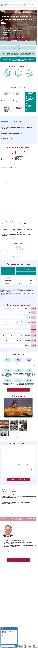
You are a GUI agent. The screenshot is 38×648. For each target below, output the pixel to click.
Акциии (29, 645)
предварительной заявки (12, 296)
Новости (34, 645)
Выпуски (34, 646)
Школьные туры (27, 8)
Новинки (29, 646)
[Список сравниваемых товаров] (28, 5)
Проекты (19, 8)
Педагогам (4, 8)
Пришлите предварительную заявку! (19, 40)
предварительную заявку (14, 38)
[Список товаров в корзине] (34, 5)
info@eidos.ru (9, 551)
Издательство (35, 647)
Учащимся (12, 8)
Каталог (29, 647)
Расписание (3, 647)
